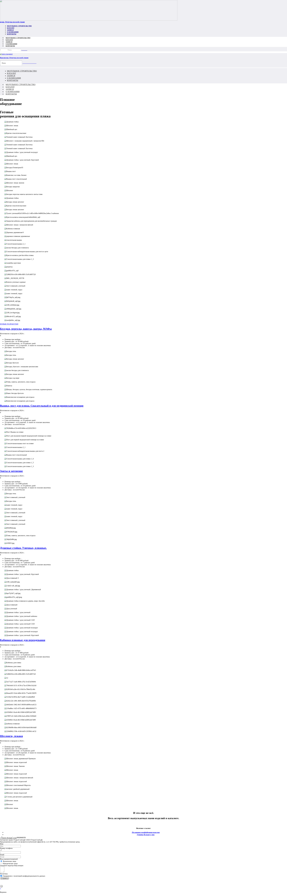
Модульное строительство (19, 26)
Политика (4, 874)
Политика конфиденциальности (146, 832)
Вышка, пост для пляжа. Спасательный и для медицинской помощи (41, 405)
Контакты (11, 34)
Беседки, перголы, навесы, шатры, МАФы (26, 328)
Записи (10, 30)
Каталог (10, 28)
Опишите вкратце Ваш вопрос (11, 865)
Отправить (4, 878)
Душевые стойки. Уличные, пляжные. (23, 547)
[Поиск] (24, 50)
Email (2, 855)
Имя (1, 844)
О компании (12, 32)
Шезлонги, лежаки (11, 736)
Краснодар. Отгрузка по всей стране (14, 58)
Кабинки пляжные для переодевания (22, 640)
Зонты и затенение (11, 471)
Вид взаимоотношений (9, 859)
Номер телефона (6, 848)
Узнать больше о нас (146, 835)
